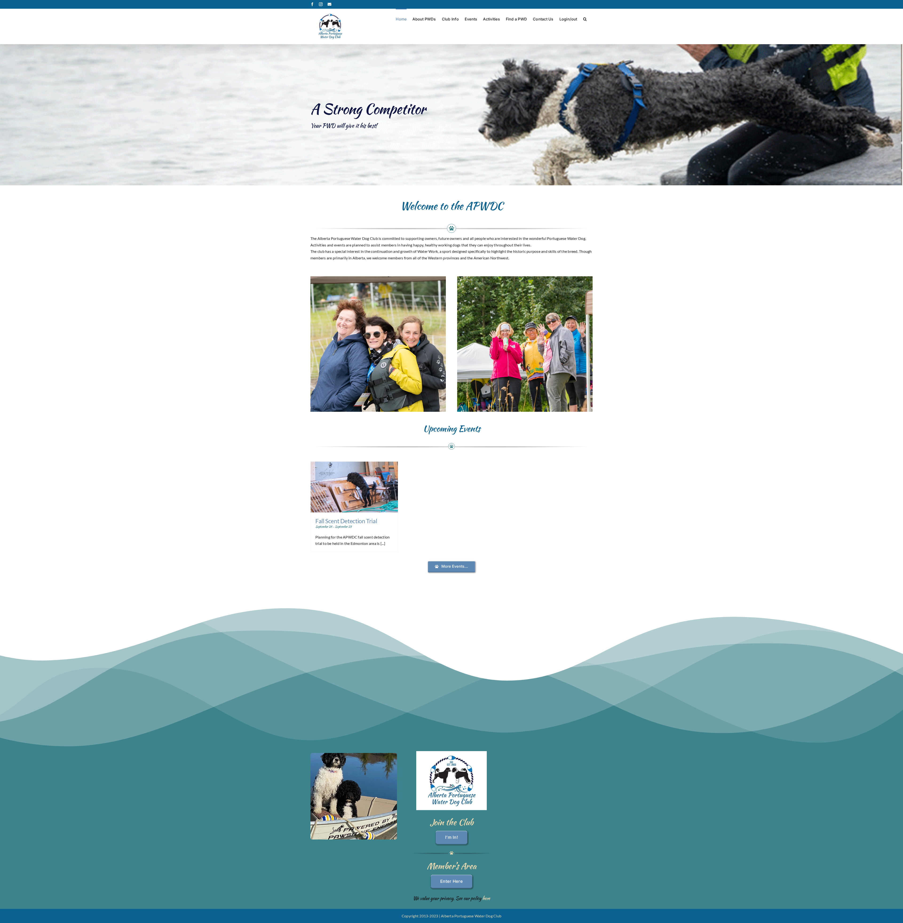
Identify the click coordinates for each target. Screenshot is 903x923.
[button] (585, 18)
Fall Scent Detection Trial (346, 520)
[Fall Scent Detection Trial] (354, 487)
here (486, 898)
